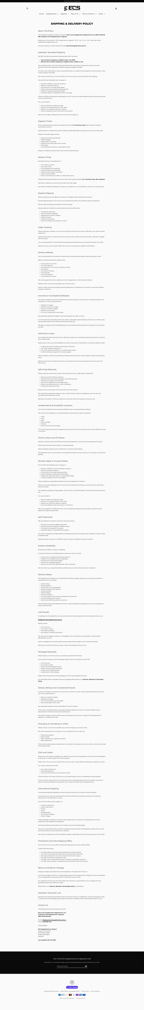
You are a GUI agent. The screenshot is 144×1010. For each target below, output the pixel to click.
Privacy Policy (85, 991)
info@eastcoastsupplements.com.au (50, 619)
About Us (75, 14)
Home (41, 14)
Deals (101, 14)
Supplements (51, 14)
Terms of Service (95, 991)
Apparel (64, 14)
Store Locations (88, 14)
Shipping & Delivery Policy (51, 991)
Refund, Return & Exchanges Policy (70, 991)
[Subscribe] (86, 966)
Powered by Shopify (80, 998)
